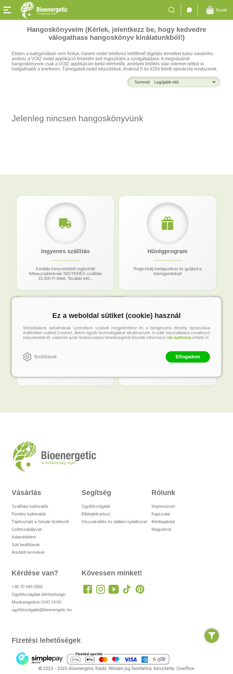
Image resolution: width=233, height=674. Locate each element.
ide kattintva (179, 337)
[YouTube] (114, 589)
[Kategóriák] (212, 636)
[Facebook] (87, 589)
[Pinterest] (140, 589)
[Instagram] (100, 589)
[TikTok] (127, 589)
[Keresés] (173, 10)
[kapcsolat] (189, 10)
